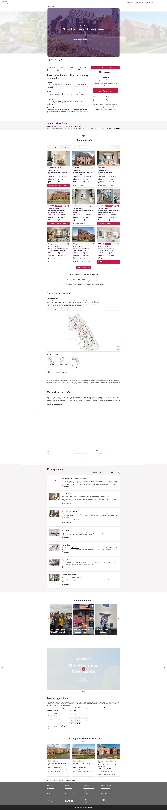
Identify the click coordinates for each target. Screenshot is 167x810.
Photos (53, 60)
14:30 (78, 720)
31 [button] (48, 728)
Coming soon (115, 309)
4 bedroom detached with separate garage (106, 173)
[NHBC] (69, 801)
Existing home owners (98, 472)
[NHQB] (85, 801)
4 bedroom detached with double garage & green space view (108, 211)
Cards (112, 147)
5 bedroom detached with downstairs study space (81, 249)
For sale (107, 309)
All (118, 472)
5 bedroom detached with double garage (83, 211)
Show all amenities (83, 457)
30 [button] (64, 726)
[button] (76, 328)
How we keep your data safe (98, 708)
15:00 (85, 720)
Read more (117, 128)
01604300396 (105, 78)
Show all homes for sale (83, 267)
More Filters (84, 147)
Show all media (114, 60)
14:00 (71, 720)
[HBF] (104, 801)
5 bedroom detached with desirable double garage (106, 249)
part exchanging (75, 547)
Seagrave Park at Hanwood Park (107, 761)
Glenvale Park (78, 761)
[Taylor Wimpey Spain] (49, 801)
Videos (63, 60)
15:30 (71, 724)
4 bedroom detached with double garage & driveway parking (58, 249)
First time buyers (110, 472)
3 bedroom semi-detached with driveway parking (57, 173)
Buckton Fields (53, 761)
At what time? (72, 710)
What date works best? (53, 710)
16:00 (78, 724)
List (118, 147)
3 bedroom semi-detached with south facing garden (82, 173)
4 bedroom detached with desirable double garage (56, 211)
